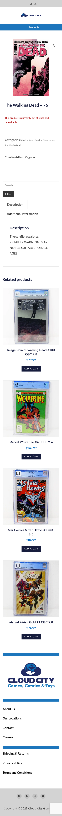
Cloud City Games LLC (43, 808)
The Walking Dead (13, 145)
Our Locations (12, 718)
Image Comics (35, 140)
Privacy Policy (12, 763)
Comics (24, 140)
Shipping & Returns (16, 753)
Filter (8, 194)
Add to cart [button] (31, 368)
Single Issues (48, 140)
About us (9, 709)
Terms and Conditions (17, 772)
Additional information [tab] (22, 214)
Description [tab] (15, 204)
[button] (31, 27)
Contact (8, 728)
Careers (8, 737)
